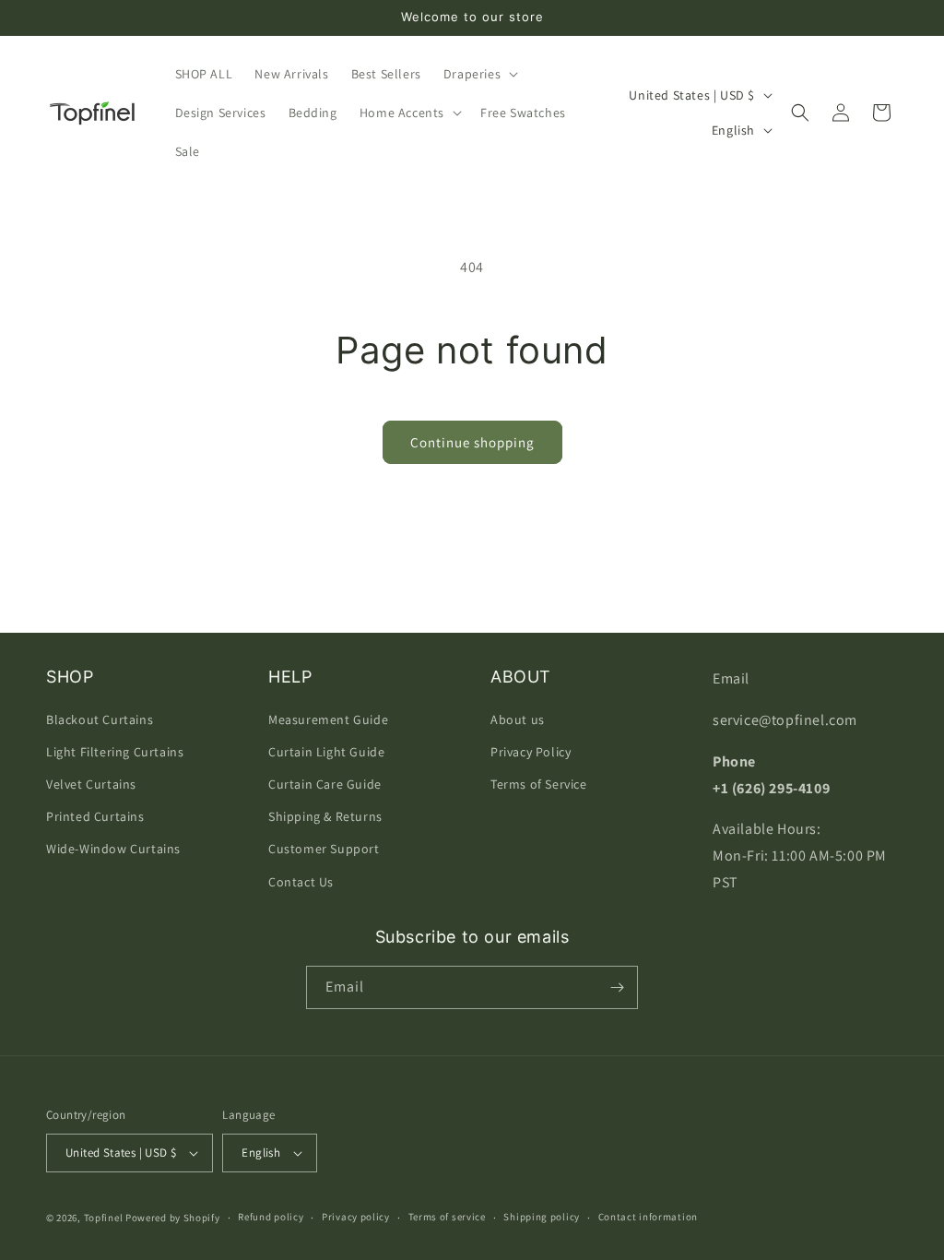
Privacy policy (356, 1216)
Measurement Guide (328, 719)
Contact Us (301, 882)
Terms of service (447, 1216)
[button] (478, 73)
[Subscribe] (616, 987)
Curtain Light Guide (326, 751)
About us (517, 719)
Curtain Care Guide (325, 784)
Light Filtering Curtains (114, 751)
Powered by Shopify (172, 1217)
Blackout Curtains (99, 719)
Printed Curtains (95, 816)
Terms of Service (538, 784)
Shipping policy (541, 1216)
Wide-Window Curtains (113, 848)
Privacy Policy (530, 751)
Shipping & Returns (325, 816)
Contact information (648, 1216)
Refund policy (270, 1216)
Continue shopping (472, 442)
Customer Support (324, 848)
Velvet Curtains (91, 784)
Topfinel (104, 1217)
